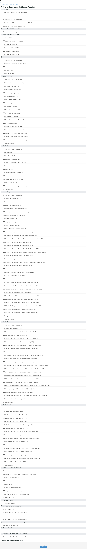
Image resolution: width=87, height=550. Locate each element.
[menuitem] (0, 2)
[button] (0, 1)
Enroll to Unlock (43, 546)
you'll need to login (48, 545)
